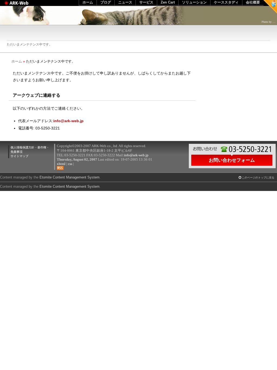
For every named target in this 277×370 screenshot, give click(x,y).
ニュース (125, 2)
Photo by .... (269, 21)
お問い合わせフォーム (232, 160)
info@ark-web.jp (68, 121)
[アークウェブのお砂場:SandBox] (270, 7)
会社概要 (253, 2)
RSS (60, 168)
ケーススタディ (226, 2)
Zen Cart (168, 2)
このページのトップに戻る (258, 177)
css (70, 164)
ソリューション (194, 2)
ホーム (16, 61)
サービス (146, 2)
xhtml (61, 164)
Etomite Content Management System (69, 186)
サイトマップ (19, 156)
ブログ (105, 2)
